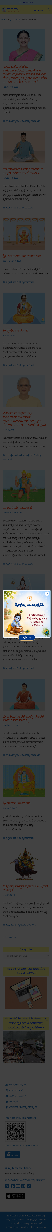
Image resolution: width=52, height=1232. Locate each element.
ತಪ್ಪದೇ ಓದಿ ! (26, 637)
